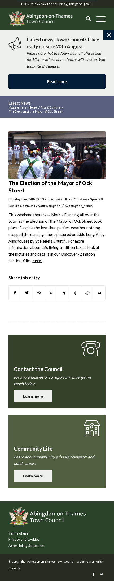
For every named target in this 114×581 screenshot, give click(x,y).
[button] (98, 18)
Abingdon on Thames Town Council (50, 561)
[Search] (86, 18)
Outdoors (81, 199)
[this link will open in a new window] (15, 293)
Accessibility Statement (26, 546)
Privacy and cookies (23, 539)
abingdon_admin (81, 206)
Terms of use (18, 533)
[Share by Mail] (99, 293)
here (36, 260)
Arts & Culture (61, 199)
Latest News (19, 103)
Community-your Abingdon (40, 206)
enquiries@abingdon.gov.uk (72, 4)
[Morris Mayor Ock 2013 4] (57, 155)
